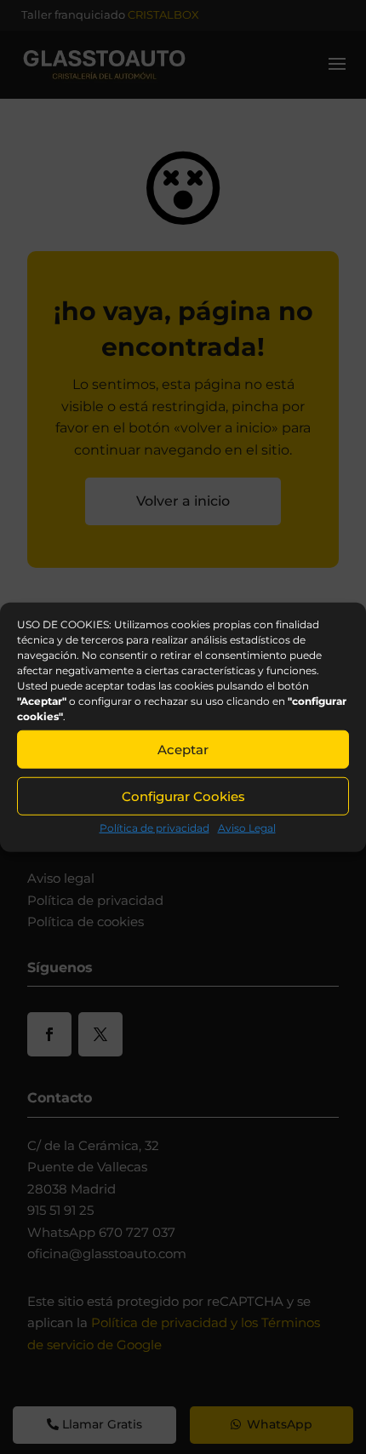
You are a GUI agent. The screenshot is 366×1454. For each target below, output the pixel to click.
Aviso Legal (247, 827)
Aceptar (183, 749)
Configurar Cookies (183, 795)
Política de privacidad (154, 827)
